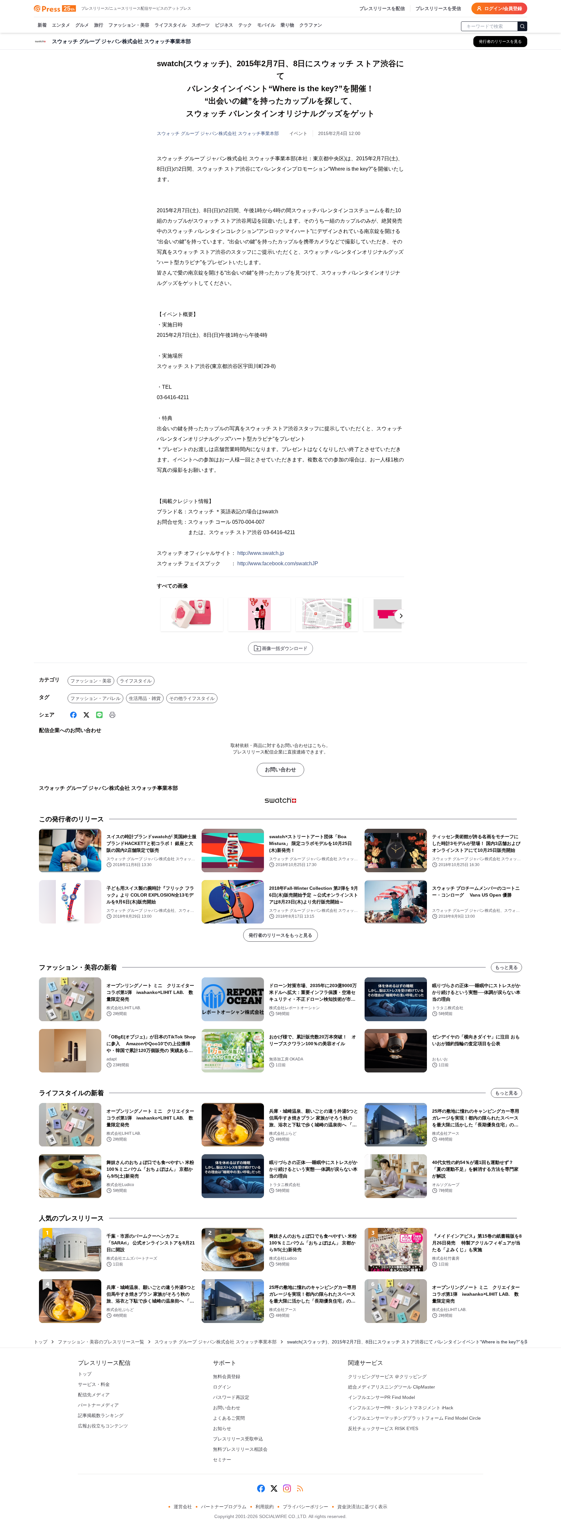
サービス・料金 (94, 1384)
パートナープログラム (223, 1506)
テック (245, 25)
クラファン (310, 25)
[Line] (99, 715)
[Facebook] (73, 715)
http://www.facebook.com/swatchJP (277, 563)
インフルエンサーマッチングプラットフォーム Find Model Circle (414, 1418)
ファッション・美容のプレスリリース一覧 (101, 1341)
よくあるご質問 (229, 1418)
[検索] (522, 26)
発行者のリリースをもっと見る (280, 935)
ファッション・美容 (128, 25)
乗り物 (287, 25)
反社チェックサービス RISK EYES (383, 1428)
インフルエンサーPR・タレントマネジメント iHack (400, 1407)
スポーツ (201, 25)
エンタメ (61, 25)
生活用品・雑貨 (145, 698)
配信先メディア (94, 1394)
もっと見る (506, 967)
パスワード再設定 (231, 1397)
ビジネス (224, 25)
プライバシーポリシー (305, 1506)
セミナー (222, 1459)
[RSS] (300, 1488)
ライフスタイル (170, 25)
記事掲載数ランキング (100, 1415)
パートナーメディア (98, 1405)
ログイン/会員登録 (503, 8)
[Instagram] (287, 1488)
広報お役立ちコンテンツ (103, 1425)
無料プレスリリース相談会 (240, 1449)
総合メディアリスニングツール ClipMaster (391, 1386)
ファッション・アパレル (95, 698)
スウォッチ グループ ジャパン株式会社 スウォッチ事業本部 (218, 133)
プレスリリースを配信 (382, 8)
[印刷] (112, 715)
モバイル (266, 25)
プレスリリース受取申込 (238, 1438)
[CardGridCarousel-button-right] (401, 616)
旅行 (98, 25)
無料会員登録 (226, 1376)
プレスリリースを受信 (438, 8)
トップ (40, 1341)
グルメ (82, 25)
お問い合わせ (280, 769)
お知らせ (222, 1428)
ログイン (222, 1386)
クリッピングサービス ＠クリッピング (387, 1376)
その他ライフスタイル (192, 698)
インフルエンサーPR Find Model (381, 1397)
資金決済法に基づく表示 (362, 1506)
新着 (42, 25)
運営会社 (183, 1506)
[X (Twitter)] (86, 715)
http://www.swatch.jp (260, 553)
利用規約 (265, 1506)
